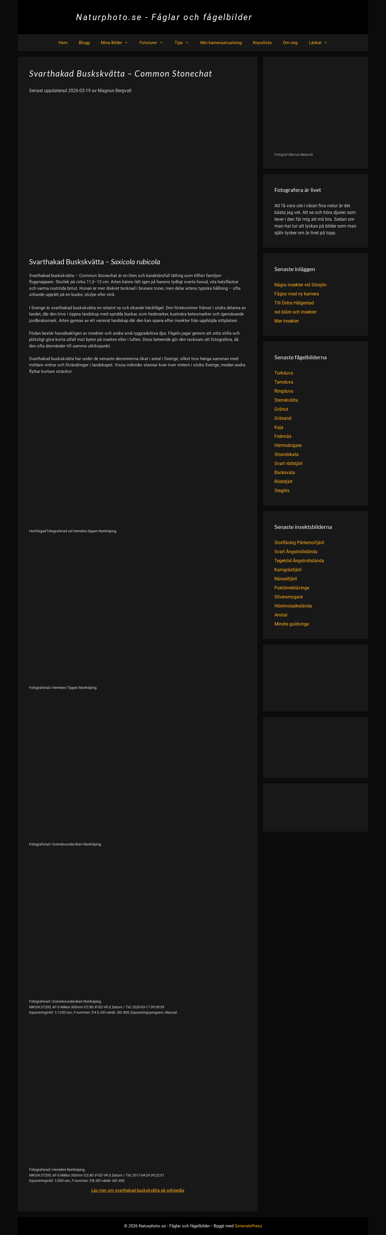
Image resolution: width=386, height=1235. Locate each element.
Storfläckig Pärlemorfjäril (299, 542)
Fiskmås (282, 436)
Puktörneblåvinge (291, 588)
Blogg (84, 42)
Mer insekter (286, 321)
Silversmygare (288, 597)
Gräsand (282, 418)
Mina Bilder (111, 42)
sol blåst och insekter (295, 312)
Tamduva (283, 382)
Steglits (281, 490)
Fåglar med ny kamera (296, 294)
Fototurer (148, 42)
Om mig (290, 42)
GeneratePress (248, 1225)
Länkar (315, 42)
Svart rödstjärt (288, 463)
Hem (63, 42)
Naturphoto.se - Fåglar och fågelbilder (164, 17)
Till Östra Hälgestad (294, 303)
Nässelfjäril (285, 578)
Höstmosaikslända (293, 606)
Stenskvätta (286, 400)
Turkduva (283, 373)
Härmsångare (288, 445)
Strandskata (286, 454)
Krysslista (262, 42)
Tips (179, 42)
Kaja (278, 427)
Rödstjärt (283, 481)
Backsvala (284, 472)
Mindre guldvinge (291, 624)
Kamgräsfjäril (288, 569)
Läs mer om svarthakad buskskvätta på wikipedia (137, 1190)
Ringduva (283, 391)
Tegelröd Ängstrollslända (299, 560)
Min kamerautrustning (221, 42)
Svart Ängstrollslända (295, 551)
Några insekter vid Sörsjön (300, 284)
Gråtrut (281, 409)
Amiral (280, 615)
